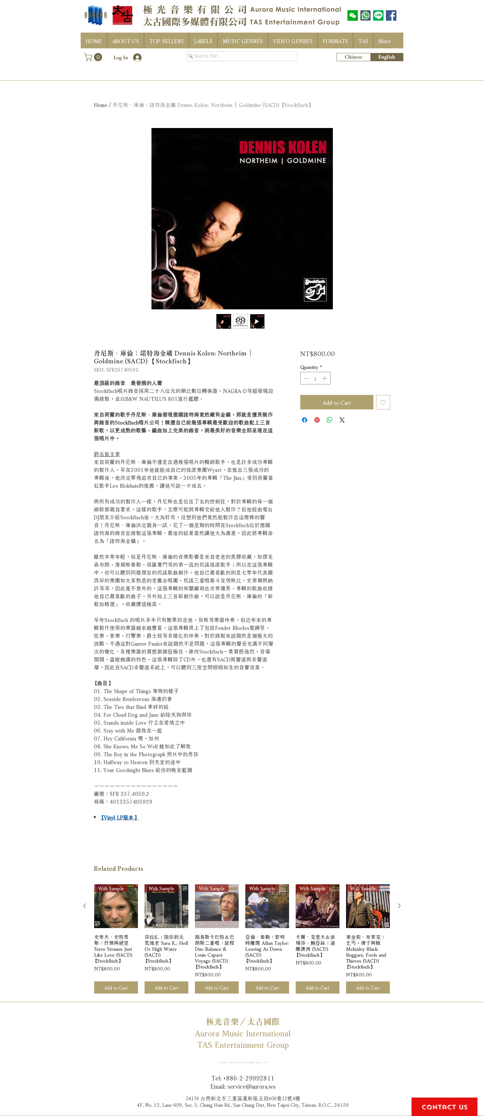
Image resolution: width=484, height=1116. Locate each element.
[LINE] (378, 15)
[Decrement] (305, 378)
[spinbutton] (315, 378)
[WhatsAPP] (365, 15)
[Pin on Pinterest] (317, 420)
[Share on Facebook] (305, 420)
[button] (94, 57)
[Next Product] (399, 906)
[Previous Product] (85, 906)
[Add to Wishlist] (383, 402)
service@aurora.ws (252, 1085)
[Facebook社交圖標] (391, 15)
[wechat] (352, 15)
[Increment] (325, 378)
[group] (242, 939)
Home (100, 104)
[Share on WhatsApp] (330, 420)
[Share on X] (342, 420)
